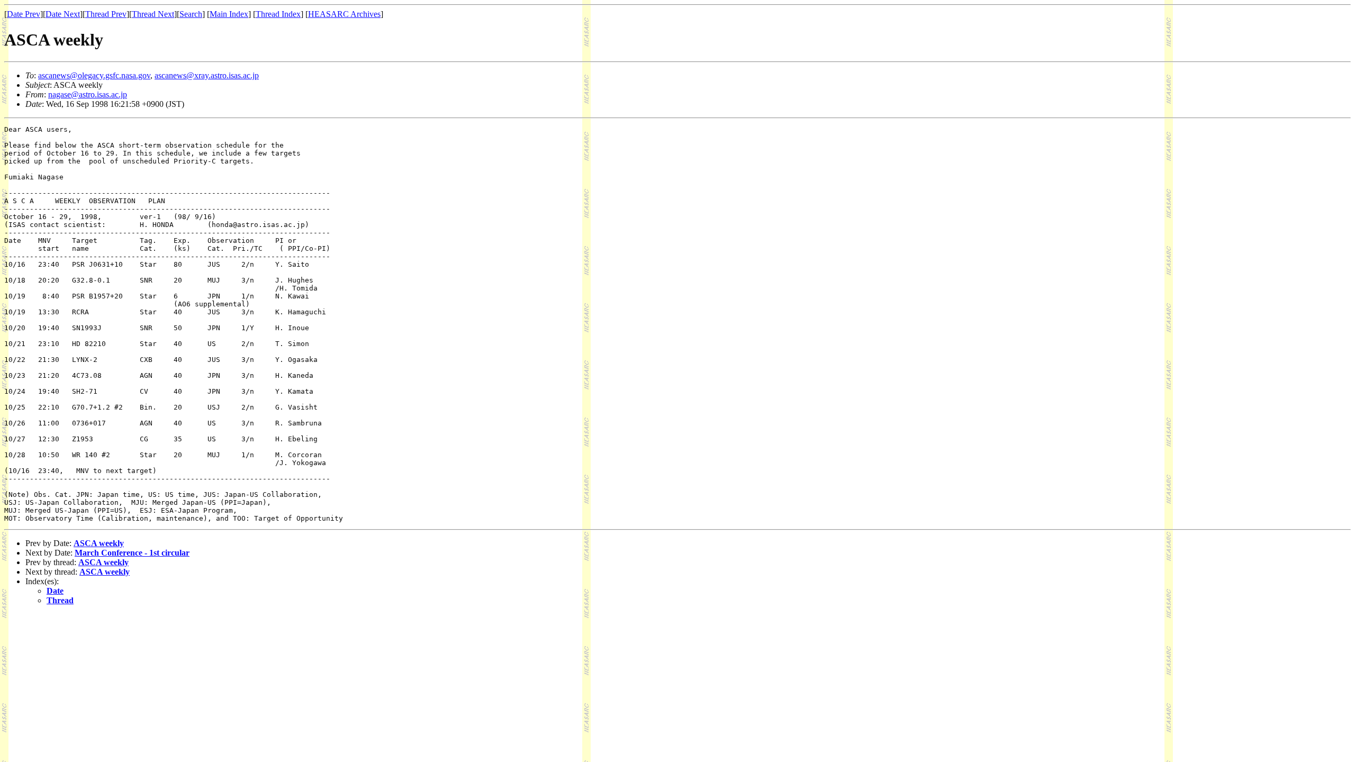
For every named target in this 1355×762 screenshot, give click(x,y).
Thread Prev (106, 14)
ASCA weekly (99, 543)
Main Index (229, 14)
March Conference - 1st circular (132, 552)
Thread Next (153, 14)
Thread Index (278, 14)
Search (190, 14)
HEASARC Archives (344, 14)
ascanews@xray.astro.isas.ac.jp (207, 75)
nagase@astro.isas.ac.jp (87, 94)
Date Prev (23, 14)
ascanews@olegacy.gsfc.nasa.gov (94, 75)
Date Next (63, 14)
